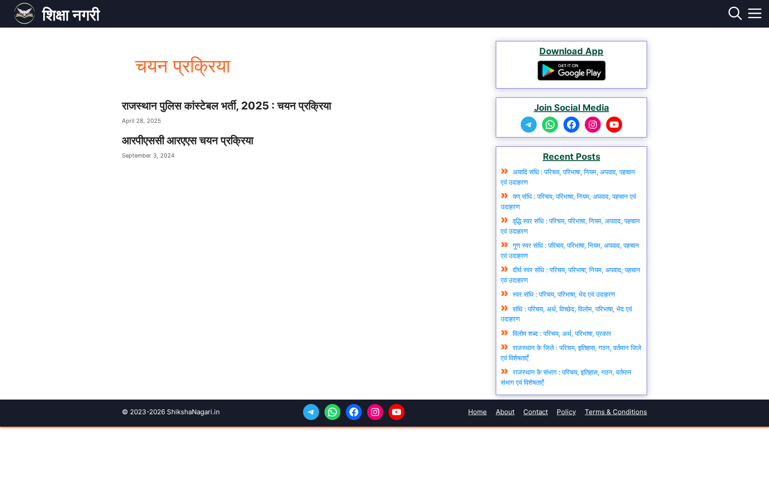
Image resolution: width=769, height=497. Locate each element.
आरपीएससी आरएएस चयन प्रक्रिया (187, 140)
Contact (535, 412)
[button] (735, 14)
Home (477, 412)
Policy (566, 412)
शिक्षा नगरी (71, 14)
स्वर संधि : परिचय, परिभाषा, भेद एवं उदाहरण (564, 294)
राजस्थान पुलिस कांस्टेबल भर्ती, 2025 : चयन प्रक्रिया (226, 105)
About (505, 412)
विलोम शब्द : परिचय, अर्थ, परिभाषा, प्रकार (562, 333)
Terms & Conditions (616, 412)
